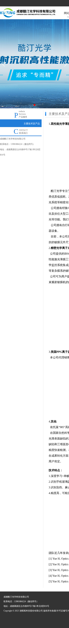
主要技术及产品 (32, 123)
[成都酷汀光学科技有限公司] (27, 12)
